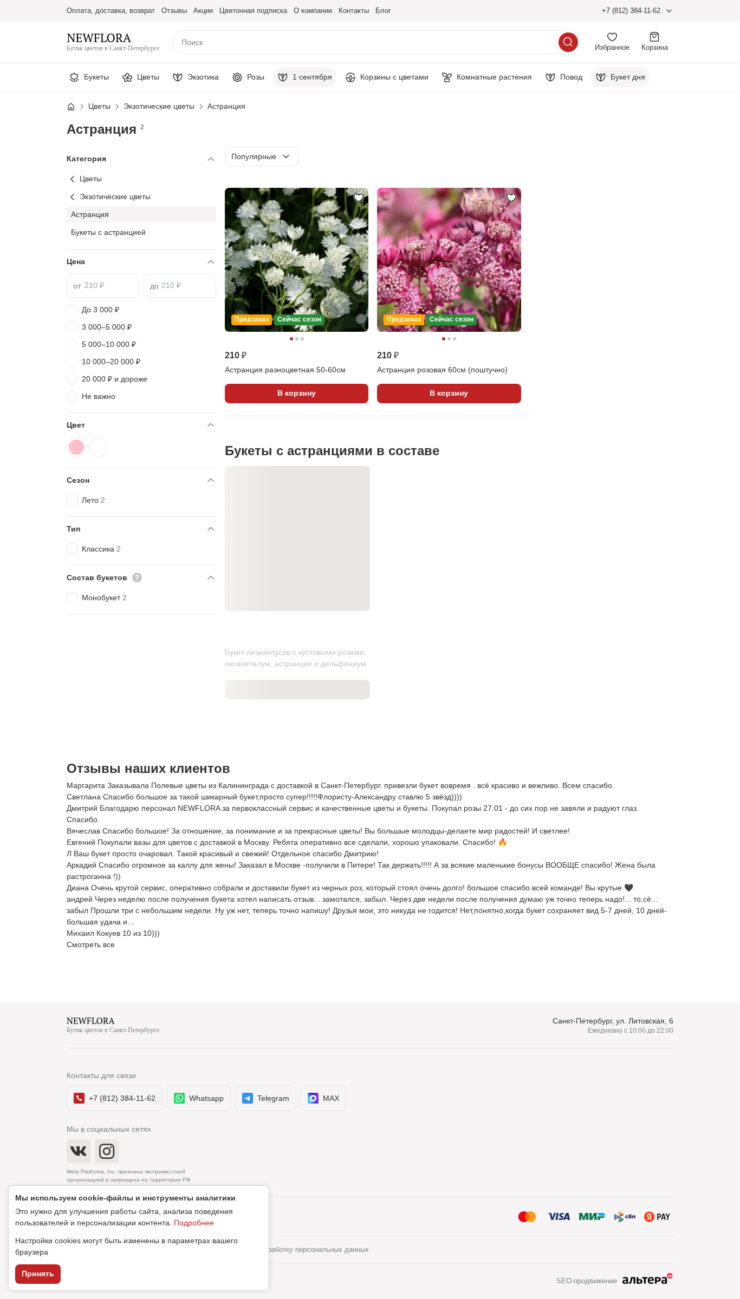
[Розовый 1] (76, 447)
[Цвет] (141, 425)
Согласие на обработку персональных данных (293, 1249)
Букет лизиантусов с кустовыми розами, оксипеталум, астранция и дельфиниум (295, 658)
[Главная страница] (76, 107)
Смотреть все (91, 944)
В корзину (296, 393)
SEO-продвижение (586, 1281)
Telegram (273, 1098)
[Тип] (141, 529)
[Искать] (568, 42)
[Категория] (141, 159)
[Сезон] (141, 480)
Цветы (91, 178)
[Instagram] (107, 1151)
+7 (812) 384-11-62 (631, 10)
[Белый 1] (98, 447)
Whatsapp (206, 1098)
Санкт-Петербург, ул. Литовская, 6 (613, 1020)
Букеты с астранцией (108, 232)
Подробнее (194, 1222)
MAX (331, 1098)
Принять (38, 1273)
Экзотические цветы (115, 196)
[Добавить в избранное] (358, 197)
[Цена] (141, 262)
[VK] (78, 1151)
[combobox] (261, 156)
